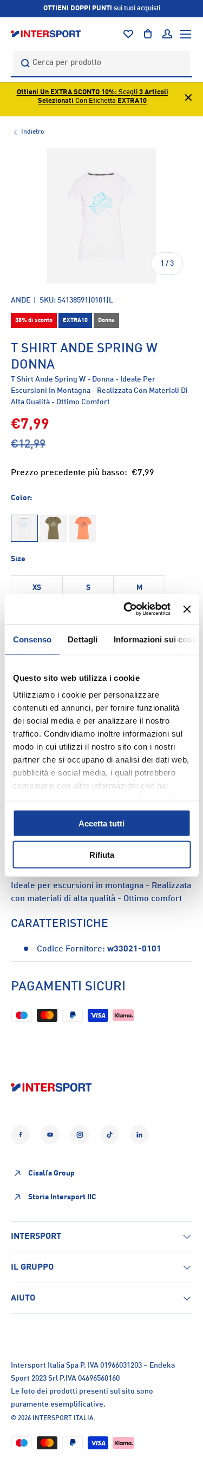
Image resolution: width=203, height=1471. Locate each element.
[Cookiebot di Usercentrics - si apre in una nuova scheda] (127, 609)
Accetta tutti (101, 823)
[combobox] (101, 63)
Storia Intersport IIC (62, 1197)
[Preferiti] (128, 34)
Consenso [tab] (31, 638)
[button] (147, 34)
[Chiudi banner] (187, 609)
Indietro (32, 132)
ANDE (20, 300)
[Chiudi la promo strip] (188, 99)
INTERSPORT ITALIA (63, 1418)
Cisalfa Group (51, 1173)
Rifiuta (101, 854)
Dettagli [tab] (82, 638)
